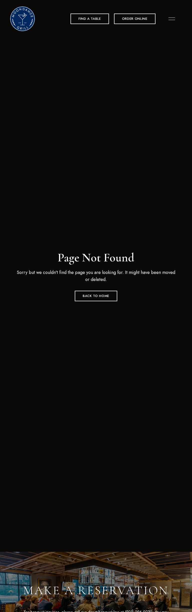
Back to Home (96, 295)
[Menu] (171, 19)
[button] (89, 19)
